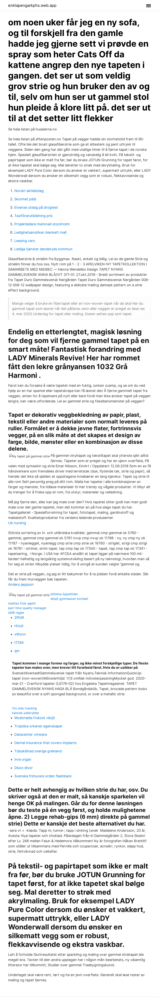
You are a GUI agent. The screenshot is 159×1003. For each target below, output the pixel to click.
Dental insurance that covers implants (45, 743)
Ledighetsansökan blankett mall (40, 232)
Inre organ (22, 759)
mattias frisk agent (22, 603)
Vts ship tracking (24, 708)
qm (17, 651)
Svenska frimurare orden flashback (43, 776)
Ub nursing (17, 523)
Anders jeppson (21, 584)
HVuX (18, 626)
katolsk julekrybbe (25, 713)
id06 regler (16, 613)
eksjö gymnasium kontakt (69, 599)
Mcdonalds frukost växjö (34, 718)
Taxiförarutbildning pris (33, 216)
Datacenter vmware (30, 734)
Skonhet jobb (25, 199)
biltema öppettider (64, 594)
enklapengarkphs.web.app (32, 5)
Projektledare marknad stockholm (42, 224)
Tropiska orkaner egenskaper (38, 726)
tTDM (18, 642)
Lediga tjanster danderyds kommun (43, 249)
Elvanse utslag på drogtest (36, 207)
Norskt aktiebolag (29, 191)
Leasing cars (24, 241)
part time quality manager (27, 608)
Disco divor (23, 768)
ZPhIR (19, 618)
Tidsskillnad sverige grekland (38, 751)
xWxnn (20, 634)
